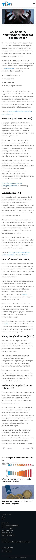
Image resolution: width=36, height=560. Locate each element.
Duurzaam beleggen (7, 528)
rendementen (9, 68)
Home (3, 517)
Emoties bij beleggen (7, 530)
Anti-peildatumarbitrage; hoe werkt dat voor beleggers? (18, 495)
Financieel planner (7, 532)
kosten (6, 324)
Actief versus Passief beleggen (10, 525)
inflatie (24, 294)
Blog (3, 519)
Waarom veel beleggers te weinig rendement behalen (18, 472)
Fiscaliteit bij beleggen (8, 535)
